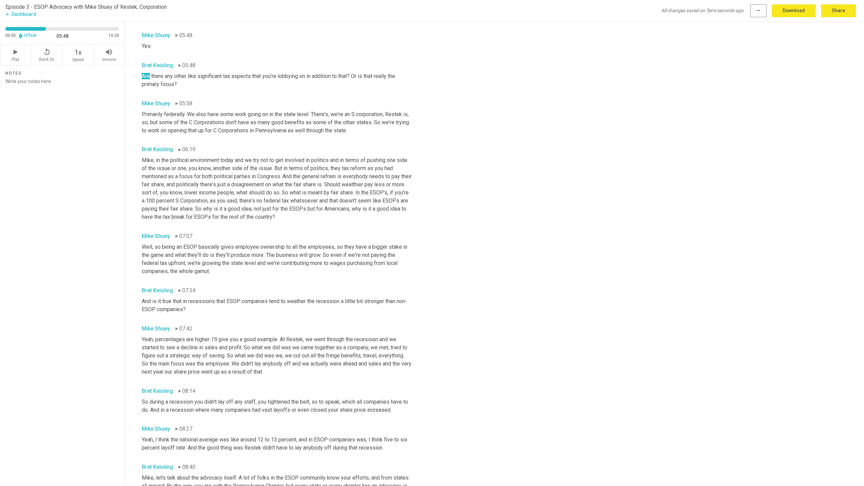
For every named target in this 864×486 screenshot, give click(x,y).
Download (794, 10)
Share (838, 10)
